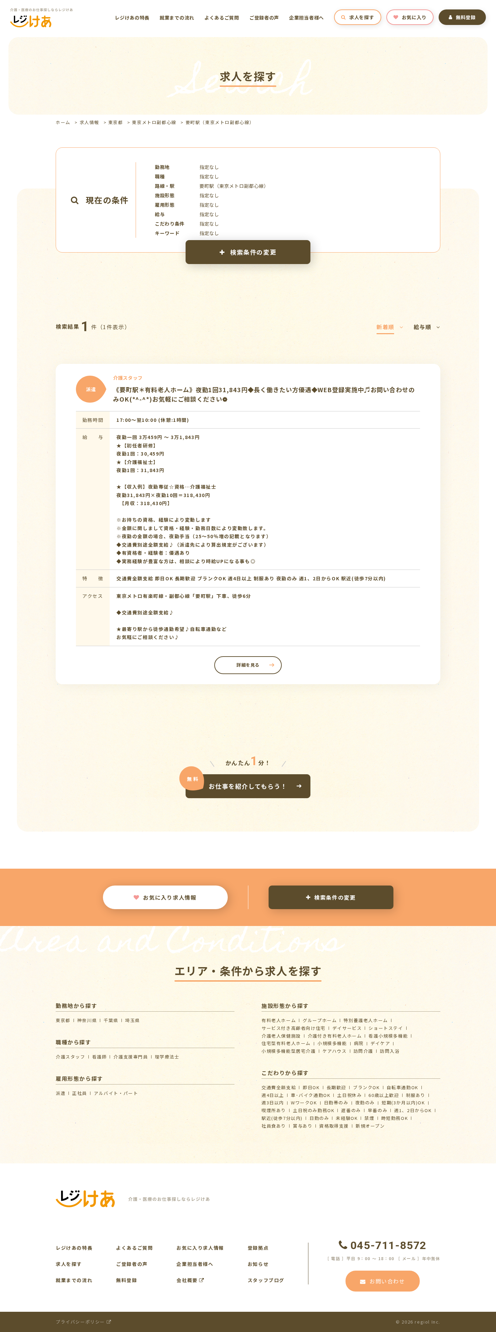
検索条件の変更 (252, 252)
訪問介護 (363, 1051)
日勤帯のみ (336, 1102)
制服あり (415, 1095)
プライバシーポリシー (81, 1322)
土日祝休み (349, 1095)
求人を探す (361, 17)
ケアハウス (335, 1051)
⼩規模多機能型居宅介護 (288, 1051)
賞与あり (302, 1126)
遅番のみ (351, 1110)
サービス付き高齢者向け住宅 (293, 1028)
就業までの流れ (177, 17)
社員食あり (273, 1126)
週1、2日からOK (413, 1110)
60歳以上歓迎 (383, 1095)
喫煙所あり (273, 1110)
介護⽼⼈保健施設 (281, 1036)
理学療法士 (167, 1056)
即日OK (311, 1087)
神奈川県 (87, 1020)
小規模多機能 (332, 1043)
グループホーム (320, 1020)
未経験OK (347, 1118)
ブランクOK (366, 1087)
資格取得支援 (334, 1126)
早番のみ (377, 1110)
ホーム (63, 122)
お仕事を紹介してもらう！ (248, 785)
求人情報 (89, 122)
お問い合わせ (387, 1281)
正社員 (79, 1093)
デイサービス (347, 1028)
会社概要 (187, 1280)
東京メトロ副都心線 (154, 122)
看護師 (99, 1056)
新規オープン (370, 1126)
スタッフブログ (266, 1280)
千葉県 (111, 1020)
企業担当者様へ (306, 17)
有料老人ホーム (278, 1020)
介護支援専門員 (130, 1056)
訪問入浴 (389, 1051)
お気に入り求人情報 (169, 897)
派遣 (60, 1093)
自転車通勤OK (402, 1087)
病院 (359, 1043)
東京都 (115, 122)
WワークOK (304, 1102)
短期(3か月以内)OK (403, 1102)
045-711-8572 (388, 1245)
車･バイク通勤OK (310, 1095)
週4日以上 (272, 1095)
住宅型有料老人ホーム (286, 1043)
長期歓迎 (336, 1087)
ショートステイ (385, 1028)
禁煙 (369, 1118)
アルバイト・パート (116, 1093)
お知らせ (258, 1264)
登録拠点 (258, 1247)
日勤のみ (319, 1118)
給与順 (423, 327)
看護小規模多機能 (388, 1036)
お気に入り (414, 17)
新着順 (385, 327)
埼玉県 (132, 1020)
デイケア (380, 1043)
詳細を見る (248, 665)
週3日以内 (272, 1102)
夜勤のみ (365, 1102)
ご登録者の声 (264, 17)
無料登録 (466, 17)
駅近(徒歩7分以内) (282, 1118)
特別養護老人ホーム (365, 1020)
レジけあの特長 (132, 17)
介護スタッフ (70, 1056)
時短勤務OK (394, 1118)
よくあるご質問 (221, 17)
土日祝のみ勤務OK (313, 1110)
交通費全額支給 (278, 1087)
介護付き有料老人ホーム (335, 1036)
